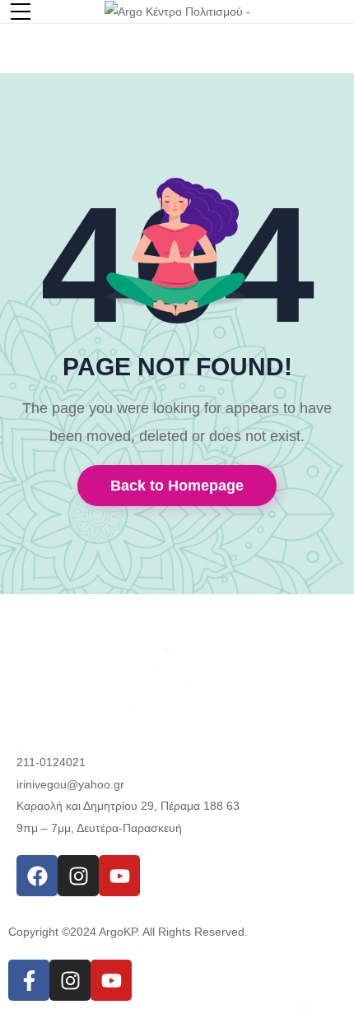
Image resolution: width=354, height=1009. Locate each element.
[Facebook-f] (28, 980)
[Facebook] (37, 875)
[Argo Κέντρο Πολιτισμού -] (177, 10)
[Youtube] (119, 875)
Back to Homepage (177, 485)
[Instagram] (78, 875)
